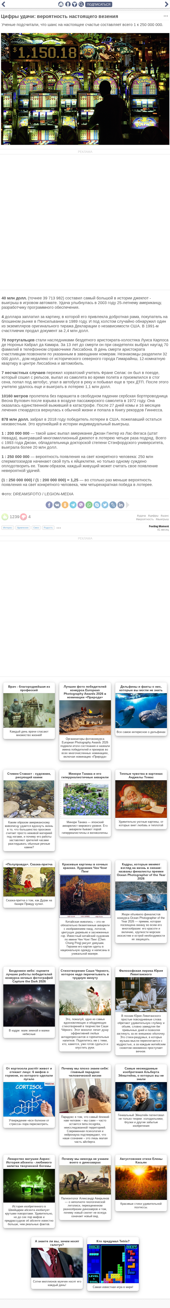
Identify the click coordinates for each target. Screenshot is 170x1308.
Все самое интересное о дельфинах (141, 732)
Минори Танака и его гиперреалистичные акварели (85, 775)
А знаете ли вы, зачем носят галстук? (57, 1242)
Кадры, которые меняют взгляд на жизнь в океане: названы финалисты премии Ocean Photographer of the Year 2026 (141, 871)
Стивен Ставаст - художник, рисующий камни (29, 775)
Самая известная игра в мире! (113, 1287)
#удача (141, 515)
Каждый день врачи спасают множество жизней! (29, 733)
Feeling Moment (159, 526)
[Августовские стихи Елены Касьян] (141, 1199)
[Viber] (81, 504)
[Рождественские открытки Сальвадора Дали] (3, 6)
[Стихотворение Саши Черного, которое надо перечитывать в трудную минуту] (85, 1014)
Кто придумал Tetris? (113, 1241)
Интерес (7, 527)
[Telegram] (73, 504)
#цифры (153, 515)
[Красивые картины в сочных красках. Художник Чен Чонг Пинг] (85, 917)
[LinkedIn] (120, 504)
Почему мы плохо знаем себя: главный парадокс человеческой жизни (85, 1072)
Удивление (23, 527)
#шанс (165, 515)
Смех (36, 527)
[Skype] (96, 504)
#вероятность (145, 519)
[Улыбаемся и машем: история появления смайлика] (167, 6)
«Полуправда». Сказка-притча (29, 864)
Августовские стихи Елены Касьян (141, 1160)
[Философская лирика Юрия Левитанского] (141, 1011)
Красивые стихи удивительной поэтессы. (141, 1205)
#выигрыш (162, 519)
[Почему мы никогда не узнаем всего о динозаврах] (85, 1193)
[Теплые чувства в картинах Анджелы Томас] (141, 817)
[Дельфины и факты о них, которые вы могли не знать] (141, 727)
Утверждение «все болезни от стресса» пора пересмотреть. (29, 1122)
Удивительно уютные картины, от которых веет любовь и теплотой (141, 823)
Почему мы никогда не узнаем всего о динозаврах (85, 1160)
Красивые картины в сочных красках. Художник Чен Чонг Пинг (85, 867)
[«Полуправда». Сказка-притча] (29, 895)
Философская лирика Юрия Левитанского (141, 972)
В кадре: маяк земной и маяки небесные (29, 1032)
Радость (48, 527)
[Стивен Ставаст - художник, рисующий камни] (29, 817)
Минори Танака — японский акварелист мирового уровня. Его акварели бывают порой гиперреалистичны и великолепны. (85, 827)
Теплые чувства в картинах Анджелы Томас (141, 775)
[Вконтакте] (57, 504)
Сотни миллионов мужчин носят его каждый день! (57, 1283)
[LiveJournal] (112, 504)
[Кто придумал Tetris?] (113, 1282)
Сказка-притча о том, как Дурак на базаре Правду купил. (29, 902)
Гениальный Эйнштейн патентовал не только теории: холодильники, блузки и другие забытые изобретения (141, 1120)
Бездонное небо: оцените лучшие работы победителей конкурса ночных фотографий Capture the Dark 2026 (29, 976)
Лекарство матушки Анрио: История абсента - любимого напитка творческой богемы (29, 1162)
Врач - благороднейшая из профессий (29, 688)
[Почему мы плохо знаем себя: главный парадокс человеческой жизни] (85, 1112)
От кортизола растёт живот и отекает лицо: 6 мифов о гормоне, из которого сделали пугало (29, 1074)
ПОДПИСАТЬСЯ (98, 4)
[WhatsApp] (89, 504)
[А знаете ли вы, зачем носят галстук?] (57, 1276)
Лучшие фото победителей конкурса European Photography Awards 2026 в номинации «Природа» (85, 692)
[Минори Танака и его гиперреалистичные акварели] (85, 817)
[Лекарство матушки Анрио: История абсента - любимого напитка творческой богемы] (29, 1201)
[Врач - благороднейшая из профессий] (29, 727)
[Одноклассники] (65, 504)
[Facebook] (49, 504)
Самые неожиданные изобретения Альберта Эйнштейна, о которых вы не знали (141, 1074)
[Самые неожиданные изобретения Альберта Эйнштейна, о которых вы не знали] (141, 1110)
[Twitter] (104, 504)
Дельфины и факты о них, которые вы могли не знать (141, 688)
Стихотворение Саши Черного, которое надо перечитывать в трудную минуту (85, 974)
